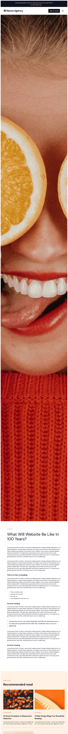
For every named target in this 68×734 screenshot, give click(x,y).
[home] (14, 10)
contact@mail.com (36, 5)
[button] (63, 11)
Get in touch (54, 11)
